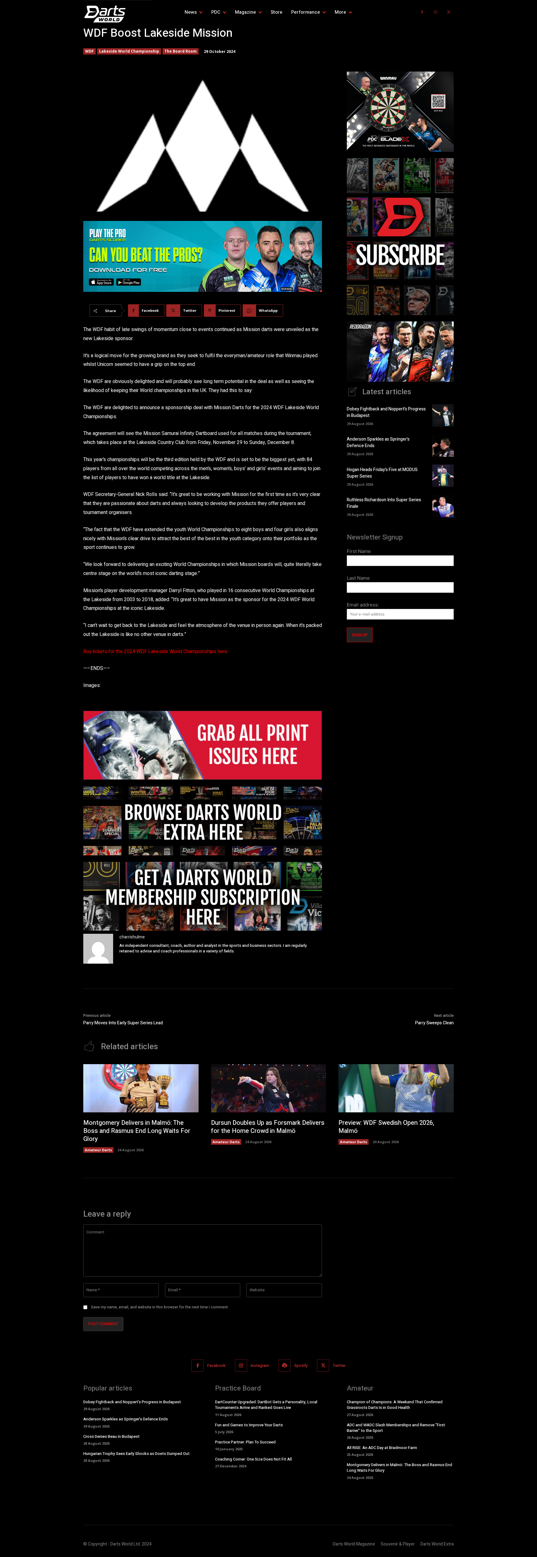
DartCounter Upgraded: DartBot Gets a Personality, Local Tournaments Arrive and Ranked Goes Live (266, 1404)
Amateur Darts (98, 1150)
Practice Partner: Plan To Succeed (245, 1442)
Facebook (216, 1365)
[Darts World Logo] (117, 14)
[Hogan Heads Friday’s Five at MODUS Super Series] (443, 476)
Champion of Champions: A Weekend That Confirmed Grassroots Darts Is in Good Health (395, 1404)
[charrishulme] (98, 949)
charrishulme (132, 937)
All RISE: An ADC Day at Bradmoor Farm (382, 1448)
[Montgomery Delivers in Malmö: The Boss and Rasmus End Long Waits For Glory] (141, 1088)
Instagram (260, 1365)
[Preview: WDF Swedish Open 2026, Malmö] (396, 1088)
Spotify (301, 1365)
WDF (89, 51)
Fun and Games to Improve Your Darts (249, 1425)
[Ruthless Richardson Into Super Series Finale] (443, 506)
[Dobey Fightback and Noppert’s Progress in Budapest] (443, 415)
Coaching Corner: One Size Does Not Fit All (253, 1459)
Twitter (339, 1365)
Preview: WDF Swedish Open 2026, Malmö (386, 1126)
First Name (359, 551)
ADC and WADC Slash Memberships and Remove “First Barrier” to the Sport (396, 1427)
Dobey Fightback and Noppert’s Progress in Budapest (132, 1402)
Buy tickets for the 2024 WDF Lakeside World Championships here (155, 651)
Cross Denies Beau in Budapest (111, 1436)
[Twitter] (448, 12)
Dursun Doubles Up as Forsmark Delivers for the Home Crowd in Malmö (267, 1126)
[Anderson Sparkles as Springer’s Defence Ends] (443, 445)
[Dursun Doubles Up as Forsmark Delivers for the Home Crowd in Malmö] (268, 1088)
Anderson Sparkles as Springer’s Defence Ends (125, 1419)
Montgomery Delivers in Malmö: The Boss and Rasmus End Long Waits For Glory (136, 1130)
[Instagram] (435, 12)
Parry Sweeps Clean (434, 1023)
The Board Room (180, 51)
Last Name (358, 578)
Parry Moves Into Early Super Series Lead (123, 1023)
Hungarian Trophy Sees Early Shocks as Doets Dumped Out (136, 1453)
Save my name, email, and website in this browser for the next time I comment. (160, 1307)
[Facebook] (422, 12)
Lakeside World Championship (129, 51)
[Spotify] (284, 1365)
